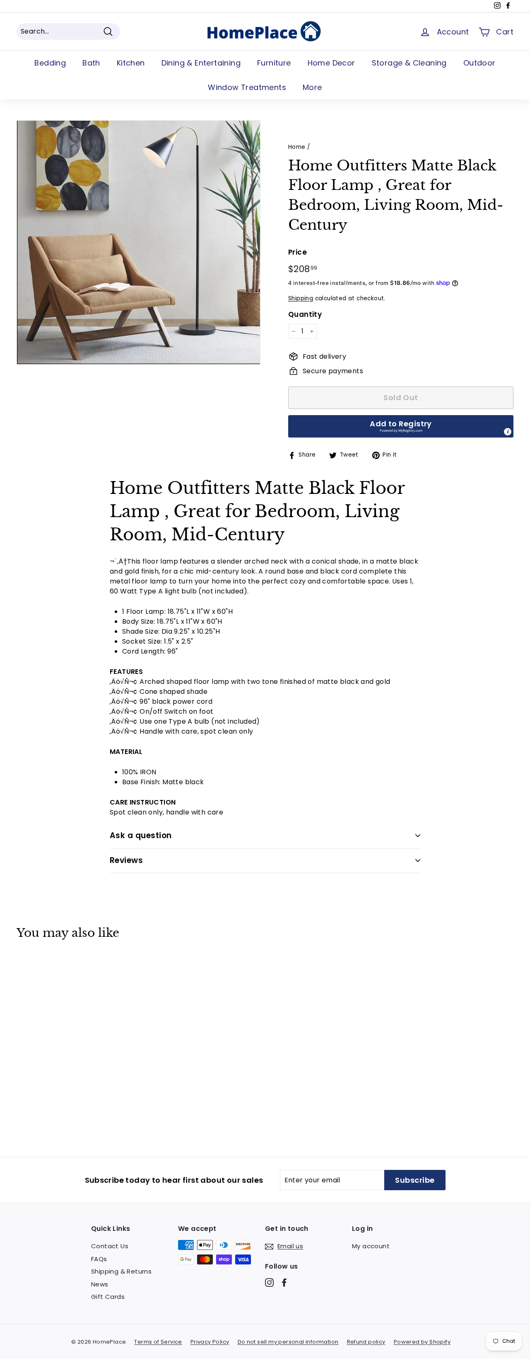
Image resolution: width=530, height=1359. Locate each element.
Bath (91, 63)
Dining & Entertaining (201, 63)
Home (297, 147)
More (312, 87)
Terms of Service (158, 1342)
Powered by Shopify (422, 1342)
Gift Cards (108, 1296)
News (99, 1284)
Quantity (305, 314)
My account (371, 1246)
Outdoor (479, 63)
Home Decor (331, 63)
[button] (400, 426)
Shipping (300, 298)
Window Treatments (247, 87)
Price (297, 252)
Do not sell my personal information (288, 1342)
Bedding (50, 63)
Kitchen (131, 63)
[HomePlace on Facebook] (284, 1282)
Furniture (274, 63)
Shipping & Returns (121, 1271)
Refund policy (366, 1342)
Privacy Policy (209, 1342)
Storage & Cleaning (409, 63)
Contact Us (109, 1246)
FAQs (99, 1258)
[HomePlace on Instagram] (269, 1282)
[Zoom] (138, 242)
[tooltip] (507, 431)
